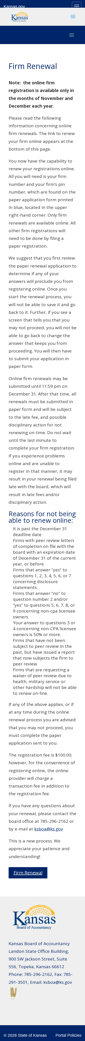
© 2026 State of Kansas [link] (25, 1035)
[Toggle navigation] (76, 6)
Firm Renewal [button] (28, 873)
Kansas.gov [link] (14, 6)
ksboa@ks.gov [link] (48, 829)
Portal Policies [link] (68, 1035)
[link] (19, 16)
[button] (73, 19)
